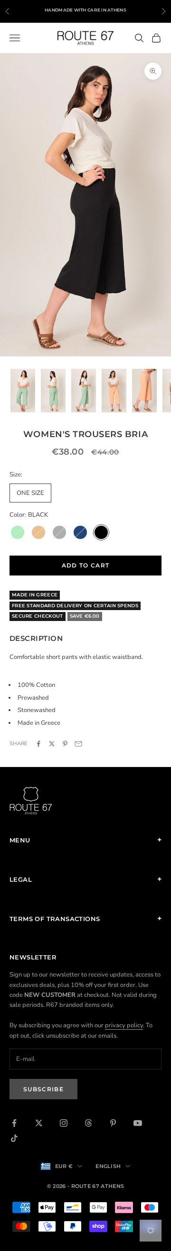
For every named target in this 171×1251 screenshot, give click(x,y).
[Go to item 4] (114, 391)
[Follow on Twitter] (39, 1123)
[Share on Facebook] (38, 744)
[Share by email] (78, 744)
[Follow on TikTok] (14, 1138)
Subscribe (43, 1089)
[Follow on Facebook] (14, 1123)
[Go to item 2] (53, 391)
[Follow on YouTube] (137, 1123)
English (108, 1166)
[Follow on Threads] (88, 1123)
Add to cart (86, 565)
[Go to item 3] (83, 391)
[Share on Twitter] (52, 744)
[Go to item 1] (23, 391)
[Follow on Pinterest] (113, 1123)
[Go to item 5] (144, 391)
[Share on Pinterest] (65, 744)
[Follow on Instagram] (63, 1123)
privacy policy (124, 1025)
